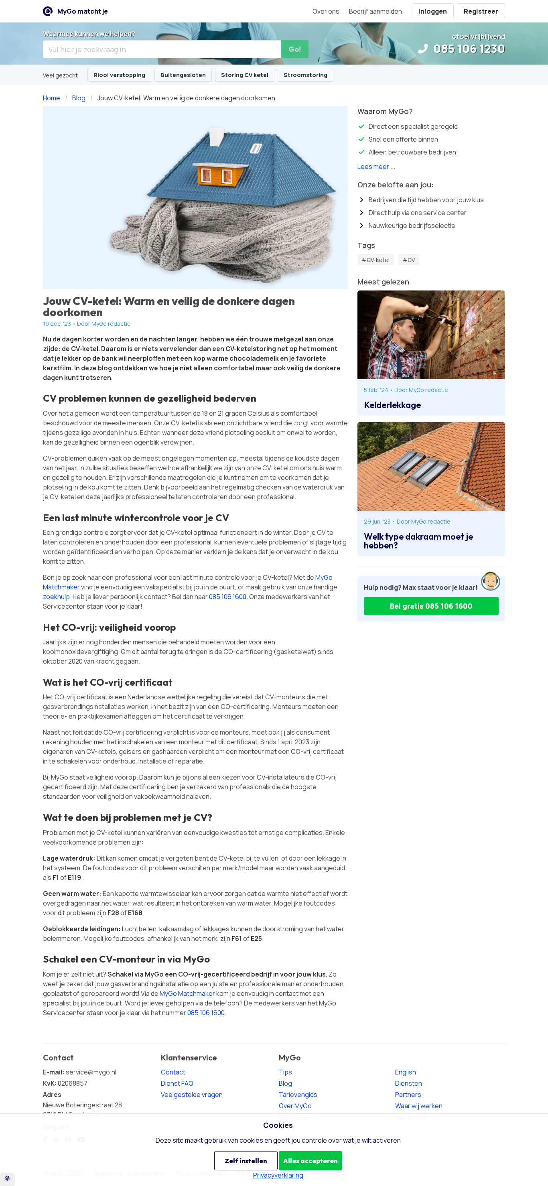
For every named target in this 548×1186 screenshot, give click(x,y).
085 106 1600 (227, 596)
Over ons (326, 11)
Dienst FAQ (177, 1083)
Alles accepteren (310, 1161)
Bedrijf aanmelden (375, 11)
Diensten (408, 1083)
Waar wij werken (418, 1105)
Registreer (481, 11)
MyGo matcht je (82, 11)
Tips (285, 1072)
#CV (408, 260)
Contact (173, 1072)
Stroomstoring (305, 75)
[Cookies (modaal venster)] (7, 1179)
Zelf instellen (246, 1161)
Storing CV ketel (244, 75)
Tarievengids (298, 1094)
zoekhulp (56, 596)
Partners (408, 1094)
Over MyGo (295, 1105)
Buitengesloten (183, 75)
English (405, 1072)
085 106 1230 (468, 48)
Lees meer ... (376, 166)
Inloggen (432, 11)
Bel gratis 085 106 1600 (431, 606)
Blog (285, 1083)
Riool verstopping (119, 75)
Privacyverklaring (278, 1175)
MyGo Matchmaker (187, 993)
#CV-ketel (375, 260)
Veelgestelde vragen (192, 1094)
